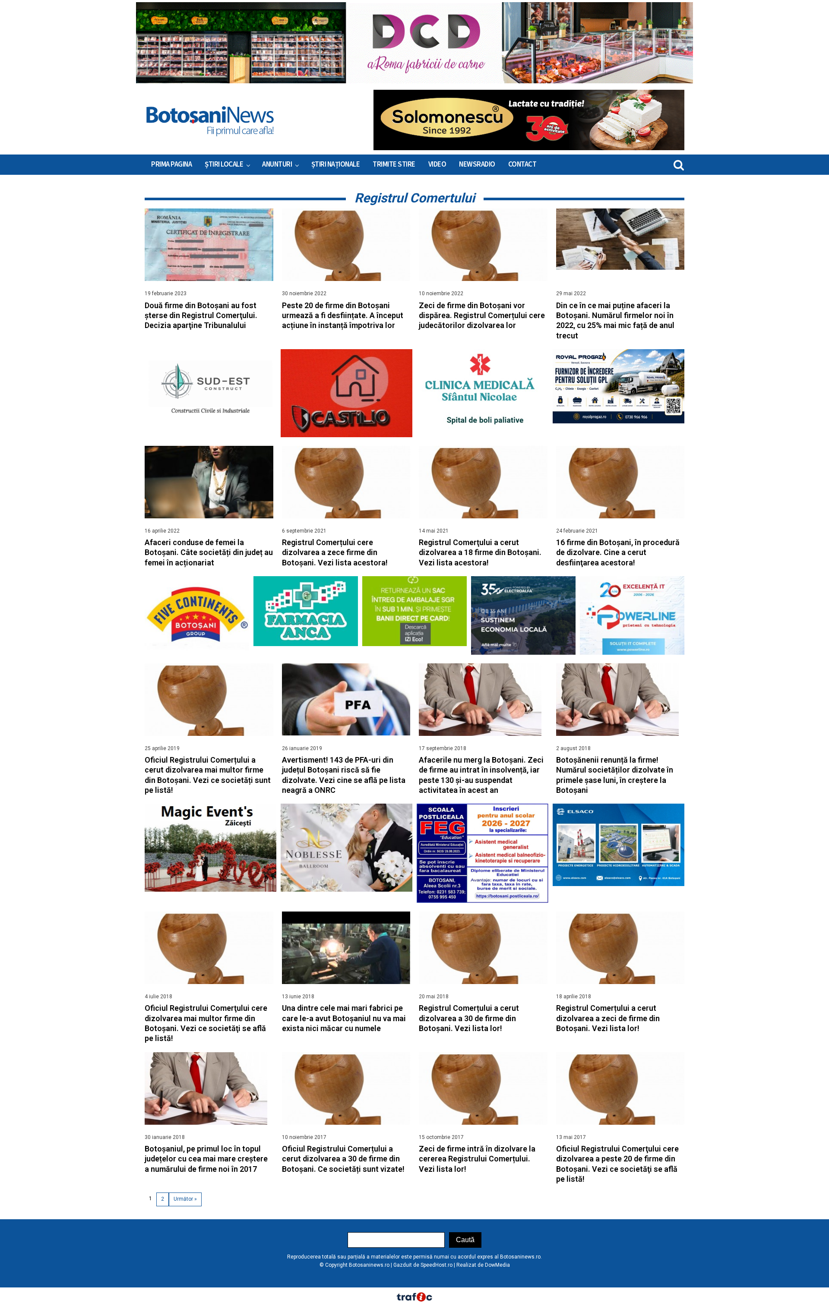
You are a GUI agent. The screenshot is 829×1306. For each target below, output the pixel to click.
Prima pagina (171, 164)
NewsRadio (477, 164)
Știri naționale (335, 164)
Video (437, 164)
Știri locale (224, 164)
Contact (522, 164)
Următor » (185, 1199)
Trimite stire (394, 164)
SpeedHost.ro (436, 1265)
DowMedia (497, 1265)
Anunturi (277, 164)
